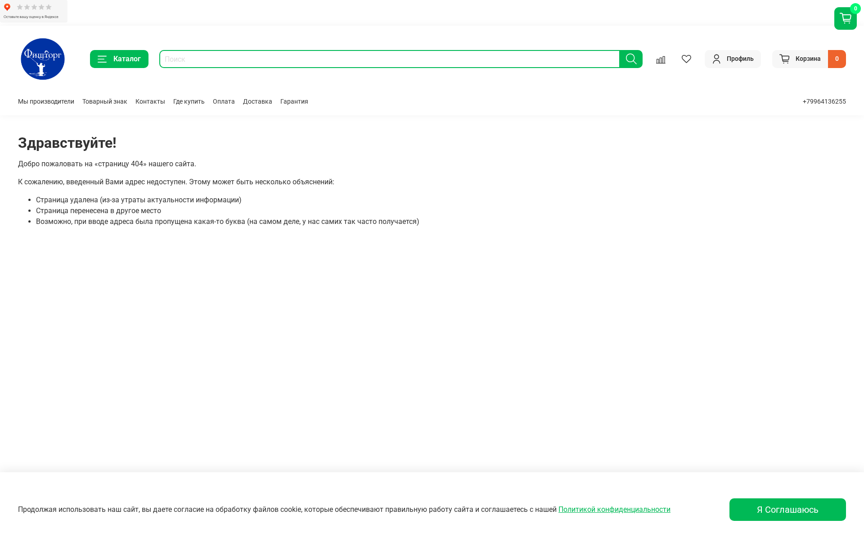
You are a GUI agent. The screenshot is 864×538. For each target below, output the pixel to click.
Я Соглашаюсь (788, 509)
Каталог (127, 59)
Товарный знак (104, 101)
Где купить (189, 101)
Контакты (150, 101)
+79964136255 (824, 101)
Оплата (224, 101)
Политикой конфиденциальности (614, 509)
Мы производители (46, 101)
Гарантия (294, 101)
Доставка (257, 101)
